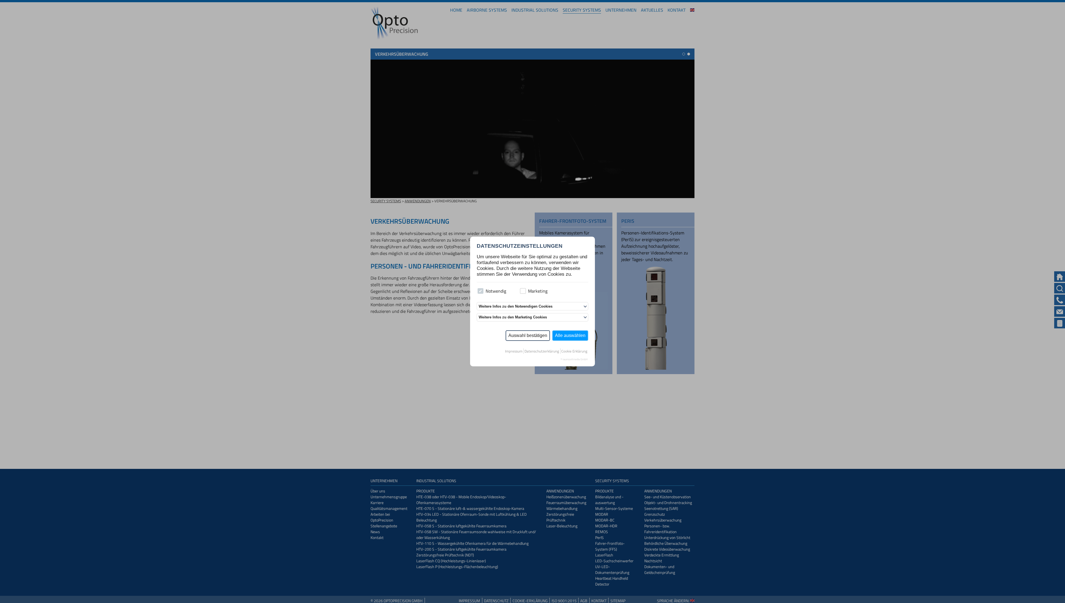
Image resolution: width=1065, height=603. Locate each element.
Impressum (514, 351)
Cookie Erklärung (574, 351)
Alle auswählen (570, 335)
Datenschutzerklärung (541, 351)
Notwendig (496, 291)
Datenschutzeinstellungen (519, 246)
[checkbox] (480, 291)
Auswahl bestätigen (527, 335)
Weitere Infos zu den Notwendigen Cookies (515, 306)
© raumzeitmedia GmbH (574, 359)
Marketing (537, 291)
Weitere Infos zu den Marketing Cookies (513, 317)
